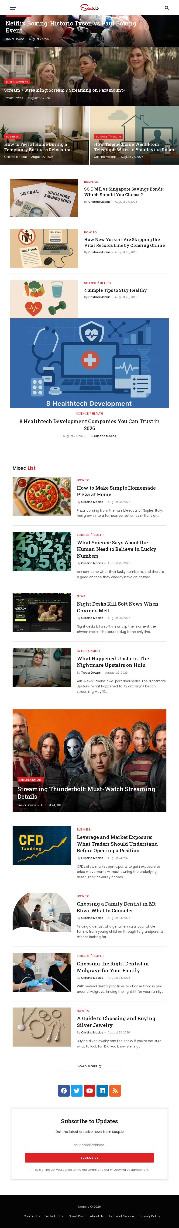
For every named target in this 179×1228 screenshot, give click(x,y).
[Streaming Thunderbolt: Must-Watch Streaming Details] (89, 760)
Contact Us (32, 1216)
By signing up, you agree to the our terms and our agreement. (91, 1170)
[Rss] (115, 1091)
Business (12, 136)
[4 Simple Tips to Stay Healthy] (44, 299)
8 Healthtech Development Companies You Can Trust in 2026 (90, 425)
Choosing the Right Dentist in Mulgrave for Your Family (113, 967)
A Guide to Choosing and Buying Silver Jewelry (116, 1021)
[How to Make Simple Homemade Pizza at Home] (42, 496)
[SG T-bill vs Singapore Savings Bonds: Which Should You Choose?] (44, 198)
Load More (87, 1066)
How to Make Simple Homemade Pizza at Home (116, 491)
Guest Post (77, 1216)
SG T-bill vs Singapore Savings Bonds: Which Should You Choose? (124, 191)
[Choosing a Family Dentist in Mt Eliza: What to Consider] (42, 912)
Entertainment (17, 81)
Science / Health (108, 136)
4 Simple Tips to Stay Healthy (115, 290)
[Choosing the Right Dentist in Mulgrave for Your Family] (42, 972)
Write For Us (54, 1216)
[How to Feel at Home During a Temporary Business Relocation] (44, 135)
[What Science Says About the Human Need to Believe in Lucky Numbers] (42, 551)
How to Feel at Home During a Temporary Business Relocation (38, 147)
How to (90, 232)
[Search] (166, 7)
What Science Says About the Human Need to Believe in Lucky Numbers (116, 549)
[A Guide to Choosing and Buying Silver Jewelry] (42, 1027)
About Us (96, 1216)
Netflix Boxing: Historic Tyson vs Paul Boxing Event (71, 27)
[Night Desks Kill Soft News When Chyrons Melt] (42, 612)
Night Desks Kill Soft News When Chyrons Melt (117, 607)
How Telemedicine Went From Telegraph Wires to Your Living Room (134, 147)
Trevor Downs (15, 39)
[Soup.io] (89, 7)
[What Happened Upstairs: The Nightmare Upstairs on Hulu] (42, 667)
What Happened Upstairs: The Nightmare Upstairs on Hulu (113, 661)
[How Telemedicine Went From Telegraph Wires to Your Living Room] (134, 135)
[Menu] (13, 7)
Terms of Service (121, 1216)
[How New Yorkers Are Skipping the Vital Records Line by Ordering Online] (44, 248)
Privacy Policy (120, 1170)
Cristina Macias (15, 157)
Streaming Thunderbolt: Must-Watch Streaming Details (86, 792)
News (81, 596)
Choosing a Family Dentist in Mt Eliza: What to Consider (116, 907)
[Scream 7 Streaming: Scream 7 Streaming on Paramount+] (89, 76)
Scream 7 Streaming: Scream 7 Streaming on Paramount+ (64, 90)
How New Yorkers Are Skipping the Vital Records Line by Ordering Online (124, 242)
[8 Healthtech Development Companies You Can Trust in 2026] (89, 363)
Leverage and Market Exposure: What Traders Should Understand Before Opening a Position (117, 844)
